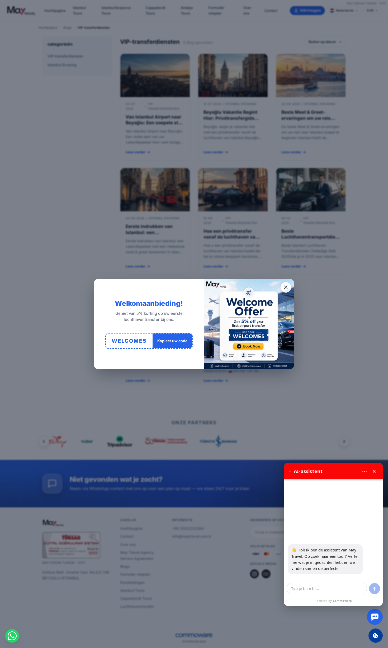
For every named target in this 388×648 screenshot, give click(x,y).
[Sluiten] (286, 287)
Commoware (342, 601)
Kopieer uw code (172, 341)
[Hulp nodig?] (375, 617)
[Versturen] (374, 588)
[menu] (364, 471)
